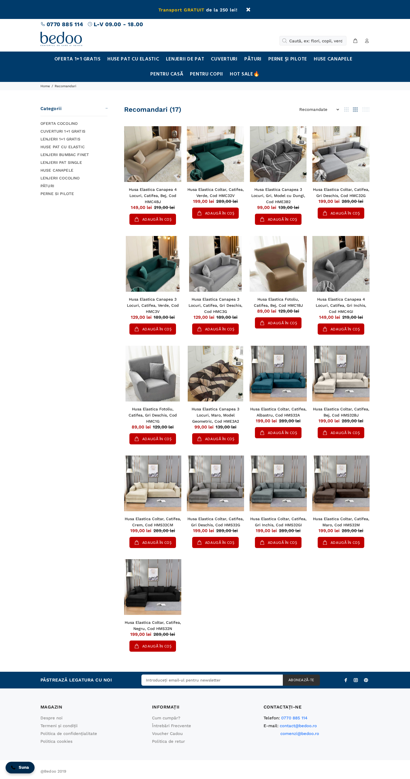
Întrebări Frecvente (171, 725)
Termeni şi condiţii (59, 725)
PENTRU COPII (206, 74)
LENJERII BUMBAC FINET (64, 154)
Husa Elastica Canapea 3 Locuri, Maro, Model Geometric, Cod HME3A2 (215, 415)
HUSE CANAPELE (333, 59)
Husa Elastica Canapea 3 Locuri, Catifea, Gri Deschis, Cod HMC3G (215, 305)
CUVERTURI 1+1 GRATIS (62, 131)
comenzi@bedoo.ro (299, 733)
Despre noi (51, 717)
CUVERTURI (224, 59)
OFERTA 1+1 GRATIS (77, 59)
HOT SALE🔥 (244, 74)
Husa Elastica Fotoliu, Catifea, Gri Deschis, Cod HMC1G (153, 415)
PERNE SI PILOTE (57, 193)
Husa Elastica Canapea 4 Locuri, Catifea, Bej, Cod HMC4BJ (153, 195)
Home (45, 86)
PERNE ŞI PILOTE (287, 59)
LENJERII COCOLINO (59, 178)
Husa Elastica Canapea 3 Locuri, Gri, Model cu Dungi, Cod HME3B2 (278, 195)
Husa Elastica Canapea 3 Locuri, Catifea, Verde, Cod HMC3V (153, 305)
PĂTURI (253, 59)
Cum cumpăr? (166, 717)
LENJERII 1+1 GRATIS (60, 139)
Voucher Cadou (167, 733)
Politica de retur (168, 741)
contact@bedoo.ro (298, 725)
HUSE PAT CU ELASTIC (133, 59)
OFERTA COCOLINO (59, 123)
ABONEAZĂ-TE (301, 680)
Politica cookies (56, 741)
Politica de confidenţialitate (68, 733)
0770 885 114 (65, 24)
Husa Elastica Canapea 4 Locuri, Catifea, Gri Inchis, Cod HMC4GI (341, 305)
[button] (20, 767)
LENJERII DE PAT (185, 59)
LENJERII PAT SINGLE (61, 162)
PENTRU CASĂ (166, 74)
